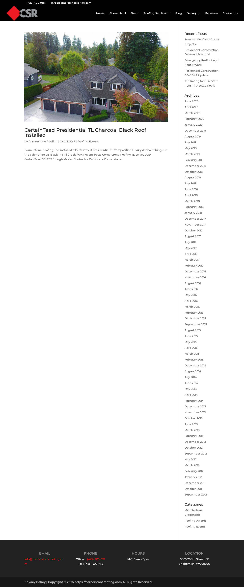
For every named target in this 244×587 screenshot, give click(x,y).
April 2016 (191, 301)
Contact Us (230, 13)
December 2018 (195, 166)
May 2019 (191, 148)
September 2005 (196, 494)
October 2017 (193, 230)
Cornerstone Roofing (43, 141)
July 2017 (190, 242)
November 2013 (195, 412)
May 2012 (191, 459)
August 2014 (193, 371)
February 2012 (194, 471)
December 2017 (195, 218)
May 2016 (191, 295)
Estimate (211, 13)
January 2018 (193, 212)
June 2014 (191, 383)
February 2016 (194, 312)
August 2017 (193, 236)
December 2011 (195, 483)
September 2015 (196, 324)
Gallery (192, 13)
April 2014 (191, 395)
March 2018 (192, 201)
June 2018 (191, 189)
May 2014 (191, 389)
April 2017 (191, 254)
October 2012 (193, 447)
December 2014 (195, 365)
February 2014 (194, 400)
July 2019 (191, 142)
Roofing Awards (195, 520)
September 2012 (196, 453)
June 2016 (191, 289)
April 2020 (191, 107)
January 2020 (193, 124)
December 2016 (195, 271)
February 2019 (194, 160)
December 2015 (195, 318)
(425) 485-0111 (36, 2)
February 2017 (194, 265)
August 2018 (193, 177)
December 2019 (195, 130)
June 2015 (191, 336)
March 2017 (192, 259)
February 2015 (194, 359)
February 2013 (194, 436)
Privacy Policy (35, 582)
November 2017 (195, 224)
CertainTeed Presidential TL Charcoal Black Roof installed (85, 132)
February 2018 (194, 207)
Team (135, 13)
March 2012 (192, 465)
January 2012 (193, 477)
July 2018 (191, 183)
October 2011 (193, 489)
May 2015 (191, 342)
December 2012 (195, 441)
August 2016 (193, 283)
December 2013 (195, 406)
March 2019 (192, 154)
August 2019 (193, 136)
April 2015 (191, 347)
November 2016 (195, 277)
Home (100, 13)
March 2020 (192, 113)
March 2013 (192, 430)
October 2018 (194, 171)
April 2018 (191, 195)
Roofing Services (155, 13)
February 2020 (194, 118)
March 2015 (192, 353)
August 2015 (193, 330)
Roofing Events (87, 141)
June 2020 (191, 101)
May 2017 (191, 248)
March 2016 (192, 306)
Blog (178, 13)
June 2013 (191, 424)
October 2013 (193, 418)
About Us (115, 13)
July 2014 (191, 377)
